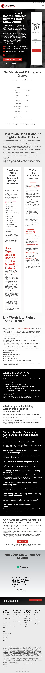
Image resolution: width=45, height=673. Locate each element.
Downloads (36, 614)
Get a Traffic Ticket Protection (16, 622)
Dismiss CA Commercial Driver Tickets (6, 639)
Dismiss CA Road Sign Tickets (7, 626)
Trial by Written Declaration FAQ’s (27, 617)
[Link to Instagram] (19, 670)
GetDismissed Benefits (28, 620)
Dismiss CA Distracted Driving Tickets (7, 634)
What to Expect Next (27, 614)
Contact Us (36, 612)
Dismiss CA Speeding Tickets (6, 615)
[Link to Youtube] (28, 670)
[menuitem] (38, 2)
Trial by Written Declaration (26, 625)
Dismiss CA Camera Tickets (6, 623)
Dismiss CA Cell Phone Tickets (7, 630)
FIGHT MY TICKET (36, 51)
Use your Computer (16, 616)
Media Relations (36, 616)
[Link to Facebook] (16, 670)
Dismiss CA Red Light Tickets (6, 619)
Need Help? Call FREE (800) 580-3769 (38, 2)
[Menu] (42, 6)
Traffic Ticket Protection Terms (37, 624)
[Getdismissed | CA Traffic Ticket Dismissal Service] (8, 6)
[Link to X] (25, 670)
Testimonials (26, 622)
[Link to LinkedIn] (22, 670)
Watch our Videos (37, 621)
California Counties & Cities (16, 626)
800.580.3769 (10, 601)
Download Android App (17, 614)
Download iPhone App (17, 612)
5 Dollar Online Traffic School (31, 663)
